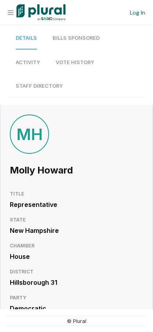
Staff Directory (39, 86)
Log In (137, 12)
